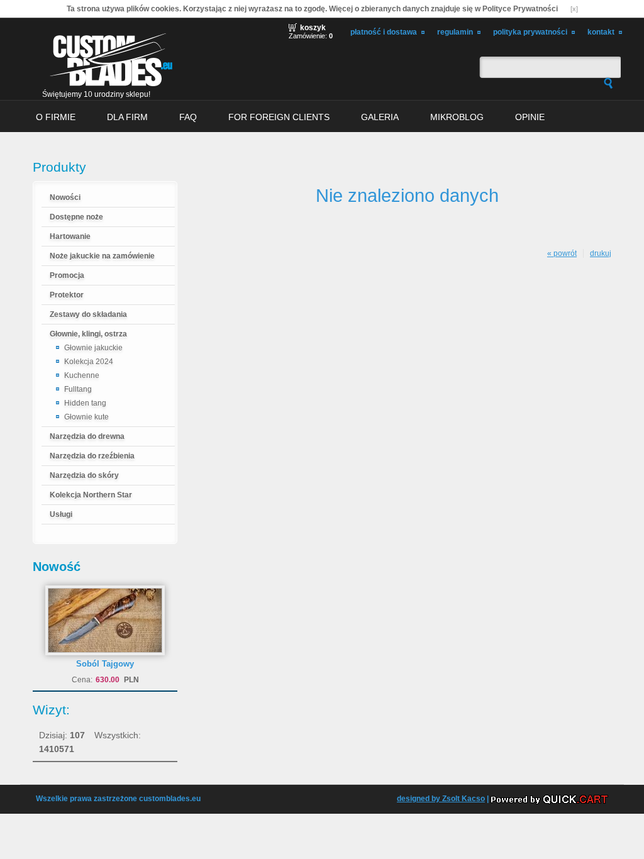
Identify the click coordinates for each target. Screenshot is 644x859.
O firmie (55, 117)
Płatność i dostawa (383, 32)
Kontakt (600, 32)
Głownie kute (86, 417)
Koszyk (313, 27)
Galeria (380, 117)
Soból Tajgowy (105, 663)
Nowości (65, 197)
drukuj (600, 253)
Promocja (67, 275)
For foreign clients (279, 117)
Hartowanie (70, 236)
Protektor (67, 295)
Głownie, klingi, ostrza (88, 334)
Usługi (61, 514)
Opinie (530, 117)
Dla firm (127, 117)
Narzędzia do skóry (84, 475)
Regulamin (455, 32)
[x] (574, 9)
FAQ (188, 117)
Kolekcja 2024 (88, 361)
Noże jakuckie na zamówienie (102, 256)
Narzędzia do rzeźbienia (92, 456)
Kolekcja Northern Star (91, 494)
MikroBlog (457, 117)
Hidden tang (85, 403)
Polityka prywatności (530, 32)
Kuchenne (81, 375)
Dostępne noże (76, 217)
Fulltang (78, 389)
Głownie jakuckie (93, 347)
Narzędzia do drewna (87, 436)
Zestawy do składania (88, 314)
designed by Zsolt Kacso (441, 798)
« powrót (562, 253)
